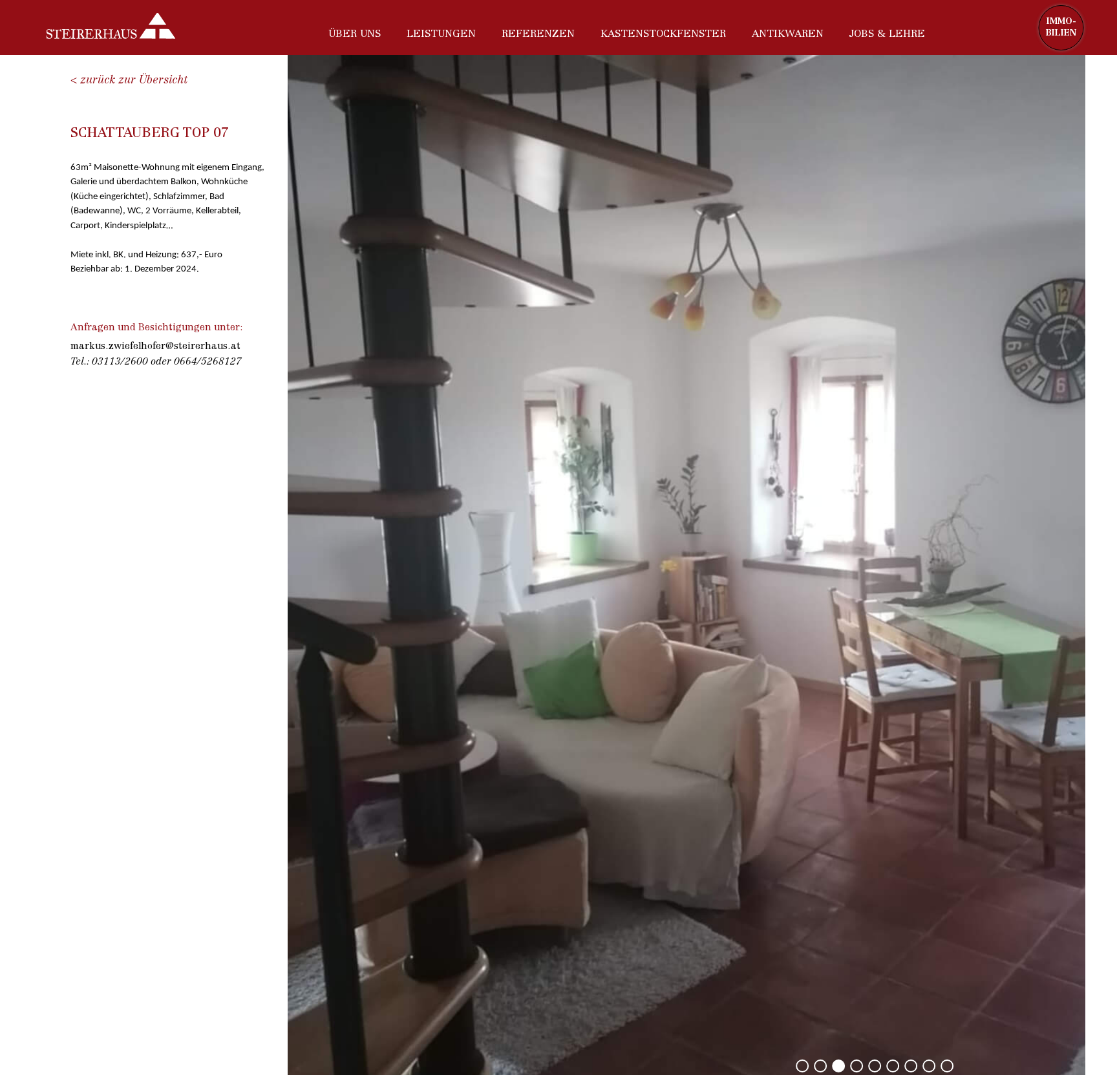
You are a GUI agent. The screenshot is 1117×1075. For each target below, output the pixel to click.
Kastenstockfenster (663, 34)
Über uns (354, 34)
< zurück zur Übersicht (128, 80)
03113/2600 (120, 362)
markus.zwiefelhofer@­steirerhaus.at (155, 347)
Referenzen (538, 34)
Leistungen (441, 34)
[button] (802, 1065)
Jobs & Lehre (887, 34)
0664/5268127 (208, 362)
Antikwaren (788, 34)
